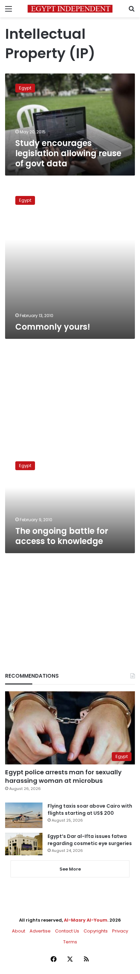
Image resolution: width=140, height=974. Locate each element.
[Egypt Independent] (70, 9)
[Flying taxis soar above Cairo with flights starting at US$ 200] (23, 815)
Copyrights (96, 931)
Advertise (40, 931)
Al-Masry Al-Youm (85, 920)
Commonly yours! (52, 326)
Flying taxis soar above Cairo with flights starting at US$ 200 (90, 809)
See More (70, 869)
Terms (70, 942)
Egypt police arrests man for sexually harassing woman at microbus (63, 776)
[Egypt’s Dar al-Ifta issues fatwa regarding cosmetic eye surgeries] (23, 844)
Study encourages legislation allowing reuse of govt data (68, 153)
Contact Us (67, 931)
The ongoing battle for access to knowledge (61, 536)
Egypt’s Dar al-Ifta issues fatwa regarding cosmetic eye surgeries (90, 840)
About (18, 931)
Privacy (120, 931)
